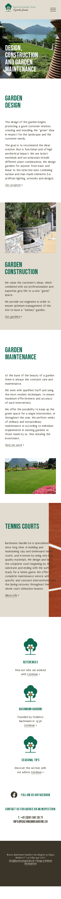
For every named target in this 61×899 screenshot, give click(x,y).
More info (11, 595)
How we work (13, 445)
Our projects (13, 185)
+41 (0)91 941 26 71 (32, 817)
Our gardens (12, 316)
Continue (32, 674)
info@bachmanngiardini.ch (30, 822)
